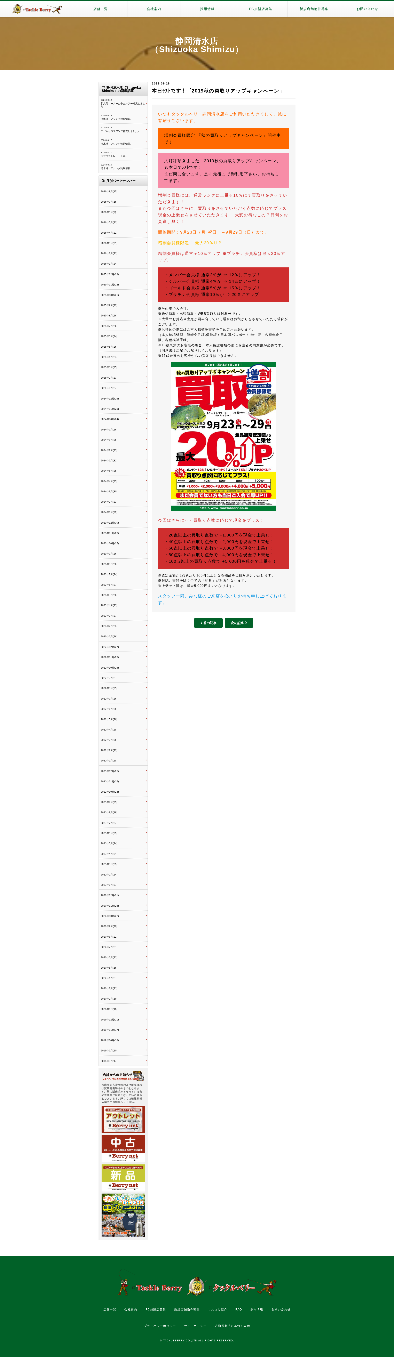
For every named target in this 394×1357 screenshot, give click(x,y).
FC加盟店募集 (260, 9)
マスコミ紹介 (217, 1309)
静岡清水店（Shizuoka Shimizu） (197, 45)
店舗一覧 (100, 9)
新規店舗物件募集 (314, 9)
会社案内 (154, 9)
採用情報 (207, 9)
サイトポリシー (195, 1325)
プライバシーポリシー (160, 1325)
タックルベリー (37, 9)
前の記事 (209, 623)
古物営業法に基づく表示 (232, 1325)
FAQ (238, 1309)
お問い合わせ (367, 9)
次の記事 (237, 623)
